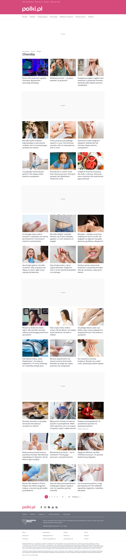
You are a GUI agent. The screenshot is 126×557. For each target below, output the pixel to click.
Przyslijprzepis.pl (68, 539)
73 (62, 497)
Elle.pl (24, 532)
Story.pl (86, 539)
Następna (75, 497)
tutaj (37, 555)
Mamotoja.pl (46, 532)
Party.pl (66, 532)
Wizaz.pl (86, 535)
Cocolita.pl (25, 539)
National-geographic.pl (49, 539)
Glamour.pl (25, 535)
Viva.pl (86, 532)
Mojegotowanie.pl (48, 535)
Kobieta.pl (66, 535)
